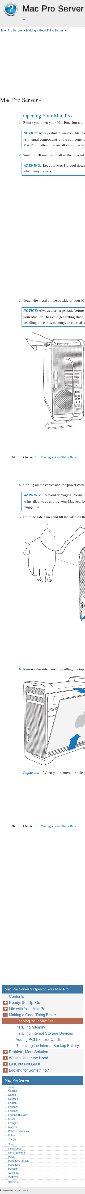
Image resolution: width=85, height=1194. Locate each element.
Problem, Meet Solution (28, 1052)
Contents (16, 996)
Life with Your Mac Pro (28, 1009)
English (12, 1102)
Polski (11, 1156)
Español (12, 1106)
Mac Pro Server (11, 9)
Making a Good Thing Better (44, 30)
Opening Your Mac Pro (35, 1021)
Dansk (12, 1094)
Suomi (11, 1119)
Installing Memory (30, 1027)
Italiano (12, 1135)
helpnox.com (21, 1190)
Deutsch (13, 1098)
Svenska (13, 1172)
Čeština (12, 1090)
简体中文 (13, 1177)
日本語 (12, 1139)
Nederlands (14, 1148)
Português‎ (14, 1164)
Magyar (12, 1127)
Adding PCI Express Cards (38, 1040)
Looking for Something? (29, 1070)
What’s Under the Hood (28, 1058)
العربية (11, 1086)
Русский (13, 1168)
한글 (10, 1144)
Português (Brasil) (18, 1160)
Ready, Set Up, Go (24, 1003)
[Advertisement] (42, 63)
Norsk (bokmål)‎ (17, 1152)
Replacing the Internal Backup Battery (47, 1046)
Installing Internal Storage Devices (44, 1033)
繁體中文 (13, 1181)
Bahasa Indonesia (18, 1131)
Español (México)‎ (18, 1115)
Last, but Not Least (24, 1064)
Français (13, 1123)
